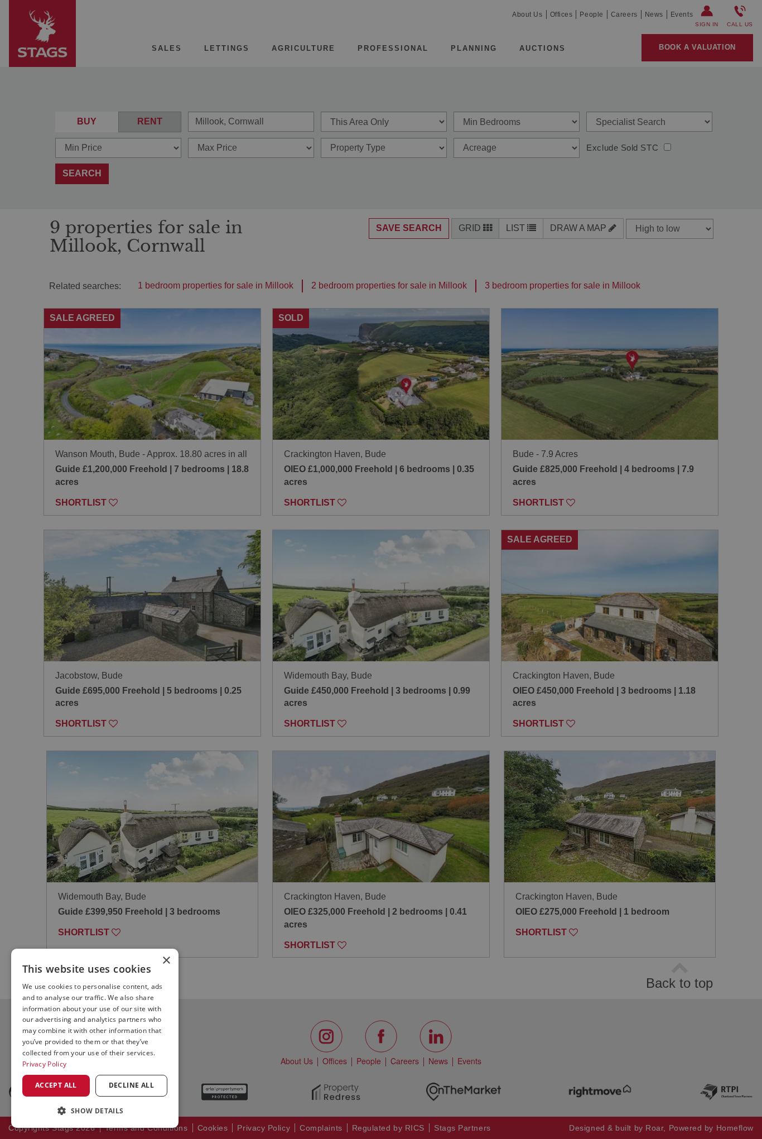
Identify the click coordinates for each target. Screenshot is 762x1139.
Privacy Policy (44, 1064)
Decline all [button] (131, 1085)
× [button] (166, 961)
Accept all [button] (56, 1085)
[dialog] (95, 1038)
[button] (94, 1110)
